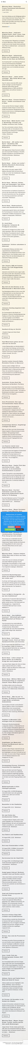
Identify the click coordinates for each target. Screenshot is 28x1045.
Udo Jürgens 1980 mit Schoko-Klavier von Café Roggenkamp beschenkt (12, 267)
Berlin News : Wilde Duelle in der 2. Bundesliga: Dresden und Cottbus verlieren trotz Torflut (13, 122)
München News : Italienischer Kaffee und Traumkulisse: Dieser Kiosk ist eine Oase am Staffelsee (13, 57)
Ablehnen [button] (18, 526)
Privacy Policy (20, 529)
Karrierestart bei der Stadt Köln (13, 858)
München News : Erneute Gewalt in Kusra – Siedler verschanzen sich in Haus (14, 101)
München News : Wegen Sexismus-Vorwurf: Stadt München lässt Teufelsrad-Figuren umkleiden (14, 511)
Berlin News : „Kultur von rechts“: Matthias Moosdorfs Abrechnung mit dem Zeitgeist (13, 165)
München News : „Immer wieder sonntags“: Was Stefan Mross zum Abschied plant (13, 78)
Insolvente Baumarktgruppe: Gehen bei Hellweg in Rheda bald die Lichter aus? (13, 576)
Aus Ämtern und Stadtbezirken (12, 834)
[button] (26, 2)
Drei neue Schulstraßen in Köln (12, 845)
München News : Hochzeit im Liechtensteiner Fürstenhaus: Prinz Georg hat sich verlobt (12, 534)
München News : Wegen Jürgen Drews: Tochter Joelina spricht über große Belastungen (12, 1022)
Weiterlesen (5, 26)
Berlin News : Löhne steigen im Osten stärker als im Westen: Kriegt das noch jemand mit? (12, 659)
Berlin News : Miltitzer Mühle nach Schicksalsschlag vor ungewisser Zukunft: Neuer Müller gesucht (13, 680)
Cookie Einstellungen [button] (10, 529)
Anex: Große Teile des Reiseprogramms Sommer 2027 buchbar (12, 957)
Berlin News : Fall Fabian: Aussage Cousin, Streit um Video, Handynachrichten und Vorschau (13, 640)
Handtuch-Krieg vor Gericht (11, 329)
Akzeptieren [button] (11, 526)
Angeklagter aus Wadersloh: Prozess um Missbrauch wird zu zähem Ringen (13, 744)
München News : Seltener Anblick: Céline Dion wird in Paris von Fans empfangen (14, 555)
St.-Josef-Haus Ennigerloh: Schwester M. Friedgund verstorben (11, 225)
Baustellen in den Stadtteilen (12, 804)
